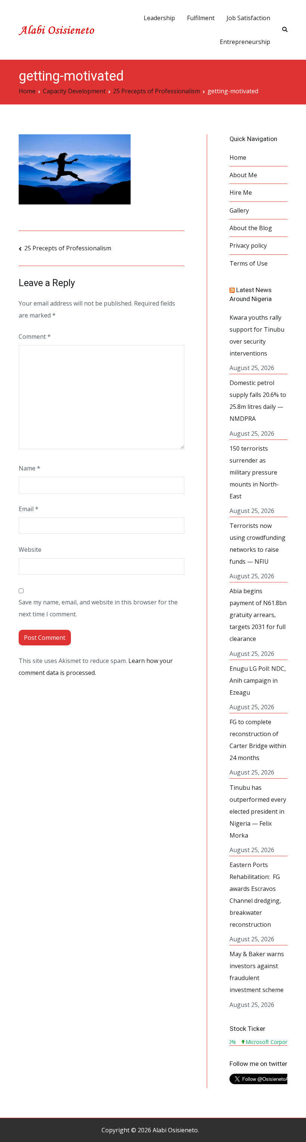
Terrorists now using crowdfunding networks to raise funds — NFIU (257, 544)
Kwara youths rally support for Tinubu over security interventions (257, 335)
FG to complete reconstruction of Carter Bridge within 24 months (258, 740)
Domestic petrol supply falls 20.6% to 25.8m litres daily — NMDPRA (258, 401)
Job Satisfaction (248, 18)
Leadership (159, 18)
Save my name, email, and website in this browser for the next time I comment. (98, 608)
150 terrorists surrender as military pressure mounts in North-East (254, 472)
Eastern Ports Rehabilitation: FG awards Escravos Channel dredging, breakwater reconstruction (255, 895)
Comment (35, 336)
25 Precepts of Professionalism (67, 248)
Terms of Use (249, 263)
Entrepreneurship (245, 42)
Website (30, 549)
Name (29, 468)
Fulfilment (201, 18)
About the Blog (251, 228)
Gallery (239, 210)
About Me (243, 175)
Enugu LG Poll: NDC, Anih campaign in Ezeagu (258, 680)
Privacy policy (248, 245)
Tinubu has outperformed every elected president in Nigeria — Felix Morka (258, 811)
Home (238, 157)
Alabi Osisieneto (175, 1130)
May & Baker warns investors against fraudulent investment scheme (257, 972)
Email (28, 509)
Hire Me (241, 192)
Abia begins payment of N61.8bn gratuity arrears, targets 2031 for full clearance (258, 615)
